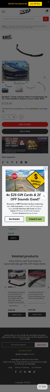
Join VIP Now (35, 4)
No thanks (14, 219)
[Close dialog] (45, 168)
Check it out (35, 219)
